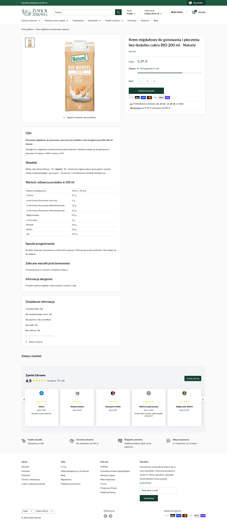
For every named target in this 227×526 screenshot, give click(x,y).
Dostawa (137, 108)
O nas (63, 466)
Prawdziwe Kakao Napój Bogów (115, 471)
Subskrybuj (149, 498)
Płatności (26, 475)
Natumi (132, 51)
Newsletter (198, 3)
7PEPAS (104, 466)
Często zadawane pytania (33, 483)
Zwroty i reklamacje (31, 479)
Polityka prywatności (70, 483)
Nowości (145, 20)
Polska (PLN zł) (42, 511)
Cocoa (103, 483)
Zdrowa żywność (29, 20)
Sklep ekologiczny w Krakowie (75, 471)
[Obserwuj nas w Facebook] (105, 516)
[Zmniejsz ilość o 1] (140, 81)
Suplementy (78, 20)
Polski (25, 511)
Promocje (132, 20)
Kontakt (25, 466)
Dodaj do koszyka (146, 90)
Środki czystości (112, 20)
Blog (156, 20)
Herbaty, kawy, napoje (55, 20)
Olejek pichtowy (107, 492)
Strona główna (27, 29)
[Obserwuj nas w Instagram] (110, 516)
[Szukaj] (118, 12)
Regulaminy (66, 479)
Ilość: (131, 81)
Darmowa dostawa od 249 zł (34, 3)
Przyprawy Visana (108, 488)
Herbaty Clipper (107, 475)
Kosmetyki (93, 20)
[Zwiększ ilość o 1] (154, 81)
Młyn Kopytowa (107, 479)
